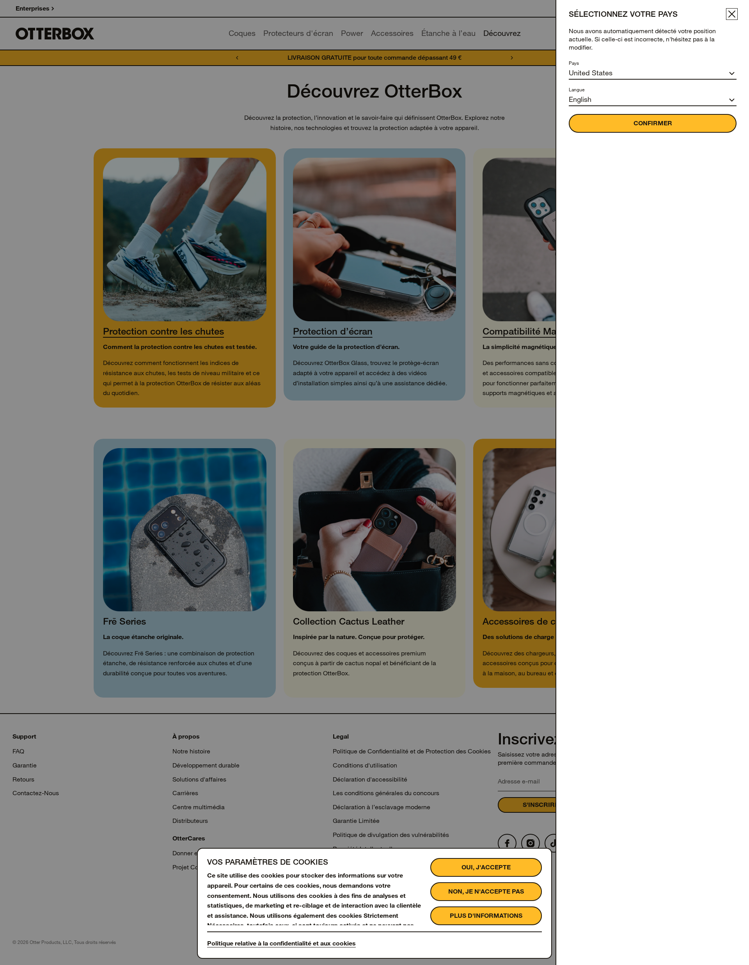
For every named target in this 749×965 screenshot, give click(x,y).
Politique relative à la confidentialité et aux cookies (281, 943)
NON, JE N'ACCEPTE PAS (486, 891)
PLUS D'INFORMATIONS (486, 915)
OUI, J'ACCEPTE (486, 867)
